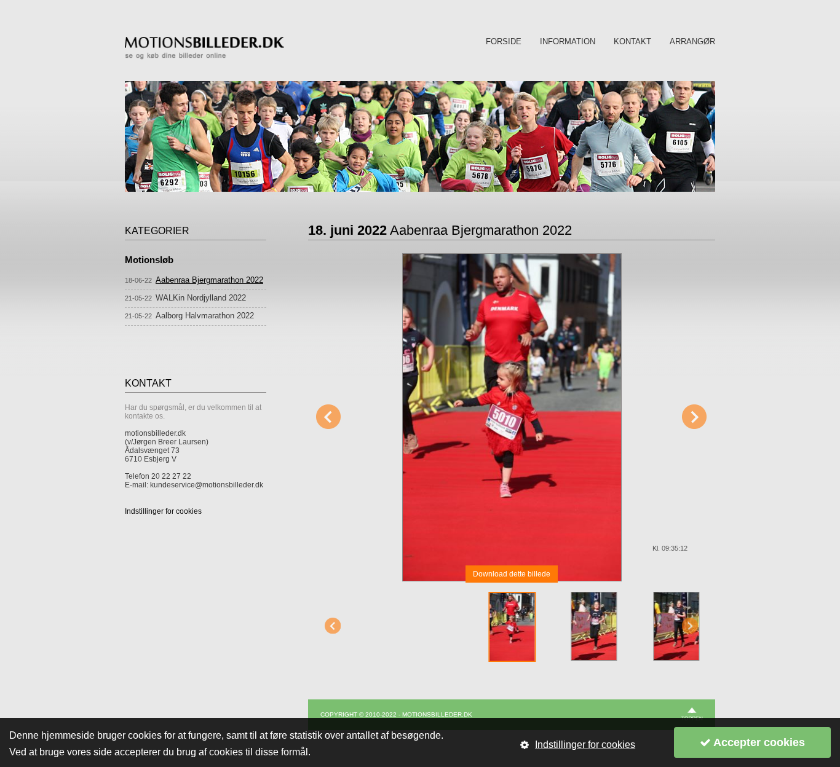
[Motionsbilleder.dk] (204, 57)
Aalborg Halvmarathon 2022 (205, 315)
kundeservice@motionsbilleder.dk (206, 485)
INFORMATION (567, 41)
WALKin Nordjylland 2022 (201, 297)
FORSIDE (503, 41)
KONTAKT (632, 41)
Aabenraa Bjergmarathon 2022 (209, 280)
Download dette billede (511, 574)
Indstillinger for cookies (163, 511)
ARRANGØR (692, 41)
